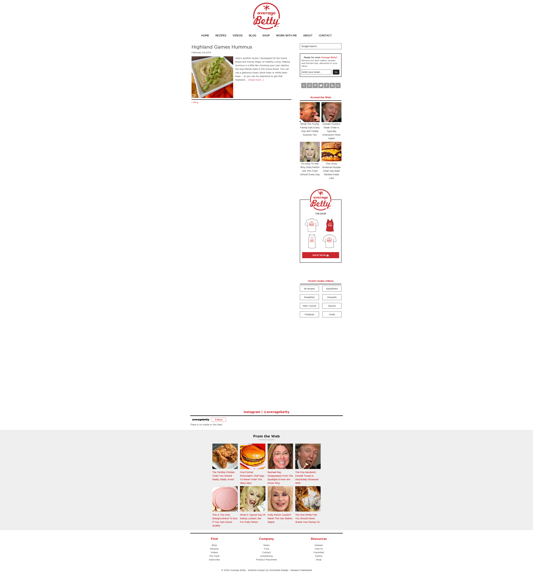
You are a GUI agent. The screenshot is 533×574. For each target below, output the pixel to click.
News (266, 545)
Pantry (318, 556)
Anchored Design (278, 570)
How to (319, 548)
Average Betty (266, 16)
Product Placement (266, 559)
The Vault (214, 556)
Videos (214, 552)
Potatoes (309, 314)
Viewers (318, 545)
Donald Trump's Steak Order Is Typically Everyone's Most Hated (331, 131)
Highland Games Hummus (222, 46)
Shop (319, 559)
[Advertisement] (320, 361)
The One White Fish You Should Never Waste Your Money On (307, 518)
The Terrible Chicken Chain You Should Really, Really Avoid (223, 476)
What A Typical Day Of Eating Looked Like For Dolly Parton (252, 518)
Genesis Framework (301, 570)
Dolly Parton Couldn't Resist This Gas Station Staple (280, 518)
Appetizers (332, 288)
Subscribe (214, 559)
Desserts (332, 297)
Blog (195, 102)
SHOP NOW (319, 255)
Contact (266, 552)
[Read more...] (256, 80)
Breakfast (309, 297)
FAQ (266, 548)
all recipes (309, 288)
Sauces (332, 306)
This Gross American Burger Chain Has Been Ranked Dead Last (331, 170)
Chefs (332, 314)
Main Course (309, 306)
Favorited (319, 552)
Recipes (214, 548)
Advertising (266, 556)
